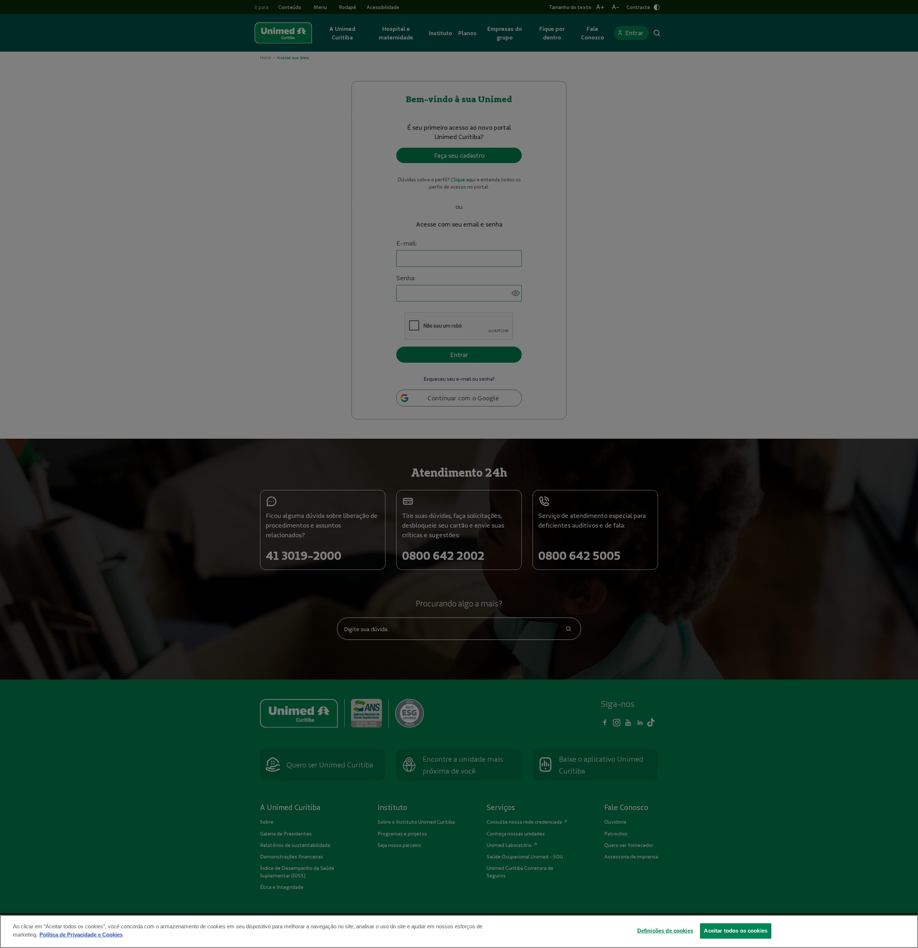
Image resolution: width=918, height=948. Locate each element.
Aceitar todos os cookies (735, 930)
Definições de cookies (665, 930)
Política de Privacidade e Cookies (81, 934)
